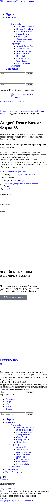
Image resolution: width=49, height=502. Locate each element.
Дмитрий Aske (23, 53)
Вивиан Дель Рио (24, 29)
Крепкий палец (23, 58)
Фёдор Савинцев (24, 39)
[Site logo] (24, 71)
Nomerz (8, 406)
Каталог (13, 111)
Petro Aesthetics (23, 63)
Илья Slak (20, 56)
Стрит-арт (15, 44)
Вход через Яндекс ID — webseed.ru (16, 501)
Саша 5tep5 (21, 36)
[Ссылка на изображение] (24, 354)
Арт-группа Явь (23, 51)
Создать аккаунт (7, 488)
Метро (8, 402)
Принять (4, 498)
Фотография (16, 24)
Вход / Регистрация (14, 472)
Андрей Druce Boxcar (26, 46)
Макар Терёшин (23, 34)
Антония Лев (22, 48)
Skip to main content (25, 1)
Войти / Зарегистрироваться (13, 171)
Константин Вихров (25, 31)
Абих (7, 404)
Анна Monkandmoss (25, 26)
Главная (3, 111)
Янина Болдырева (24, 41)
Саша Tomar (21, 61)
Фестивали (16, 66)
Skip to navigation (8, 1)
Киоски (9, 409)
